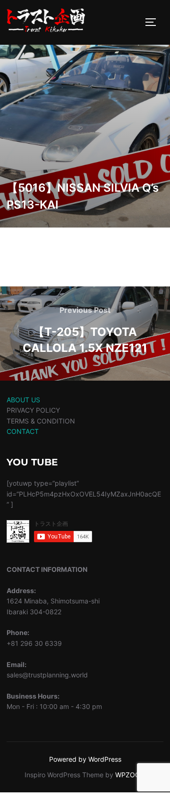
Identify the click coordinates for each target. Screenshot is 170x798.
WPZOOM (130, 775)
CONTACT (23, 431)
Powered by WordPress (85, 759)
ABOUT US (23, 400)
